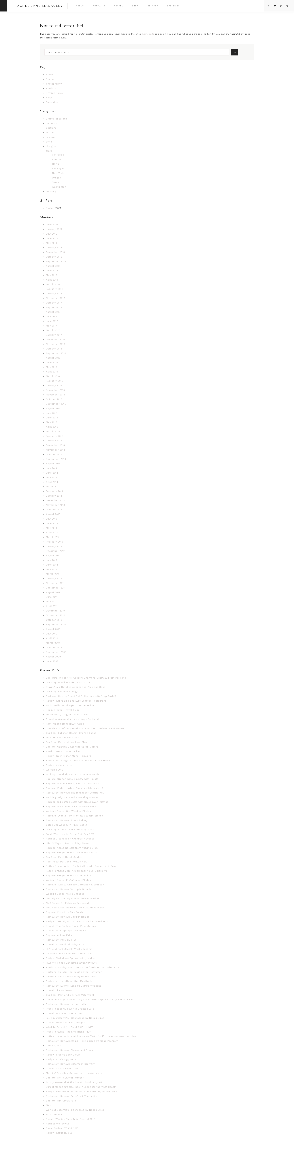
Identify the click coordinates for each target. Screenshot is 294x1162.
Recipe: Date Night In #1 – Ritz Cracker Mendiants (77, 921)
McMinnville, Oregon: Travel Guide (67, 714)
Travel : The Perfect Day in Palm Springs (71, 926)
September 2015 (56, 404)
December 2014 (55, 445)
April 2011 (52, 606)
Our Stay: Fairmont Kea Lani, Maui (66, 742)
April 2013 (52, 532)
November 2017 (55, 298)
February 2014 (54, 491)
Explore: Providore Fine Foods (64, 912)
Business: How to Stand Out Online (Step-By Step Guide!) (81, 696)
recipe (50, 132)
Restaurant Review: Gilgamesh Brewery (70, 1064)
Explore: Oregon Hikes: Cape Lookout (69, 875)
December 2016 (55, 339)
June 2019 (52, 238)
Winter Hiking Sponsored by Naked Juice (71, 976)
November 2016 (55, 344)
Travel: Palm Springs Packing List (67, 930)
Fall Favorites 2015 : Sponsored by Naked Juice (75, 1018)
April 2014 (52, 482)
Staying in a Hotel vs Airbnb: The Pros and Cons (75, 687)
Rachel (50, 208)
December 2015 (55, 390)
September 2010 (56, 624)
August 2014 (53, 463)
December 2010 (55, 610)
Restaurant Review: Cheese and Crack (69, 1050)
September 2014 (56, 459)
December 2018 (55, 252)
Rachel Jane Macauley (39, 6)
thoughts (51, 146)
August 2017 (53, 312)
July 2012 (51, 560)
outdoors (51, 123)
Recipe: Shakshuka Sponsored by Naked (71, 958)
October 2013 (54, 509)
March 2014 (53, 486)
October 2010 (54, 620)
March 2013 (53, 537)
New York (58, 173)
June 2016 (52, 362)
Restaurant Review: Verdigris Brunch (68, 889)
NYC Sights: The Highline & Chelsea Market (72, 898)
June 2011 (52, 597)
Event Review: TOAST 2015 (62, 1128)
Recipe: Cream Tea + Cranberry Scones (70, 838)
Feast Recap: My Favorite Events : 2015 (70, 1008)
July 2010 (51, 633)
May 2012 (51, 569)
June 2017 (52, 321)
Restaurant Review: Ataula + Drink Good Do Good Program (82, 1041)
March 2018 (53, 284)
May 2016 (51, 367)
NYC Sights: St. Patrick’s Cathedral (67, 903)
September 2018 (56, 261)
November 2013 (55, 505)
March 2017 (53, 330)
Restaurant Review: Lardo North (66, 1004)
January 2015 (54, 440)
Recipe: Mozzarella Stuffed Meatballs (69, 981)
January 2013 (54, 546)
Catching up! (53, 1045)
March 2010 (53, 643)
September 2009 (56, 652)
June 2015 (52, 417)
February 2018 (54, 289)
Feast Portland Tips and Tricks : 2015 (69, 1031)
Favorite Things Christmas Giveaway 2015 (71, 962)
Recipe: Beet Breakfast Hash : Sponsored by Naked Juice (81, 1091)
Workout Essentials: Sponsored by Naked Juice (75, 1110)
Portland (51, 88)
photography (54, 83)
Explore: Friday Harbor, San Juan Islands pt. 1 (74, 788)
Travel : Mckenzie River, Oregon (65, 1022)
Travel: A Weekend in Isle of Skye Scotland (72, 719)
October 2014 (54, 454)
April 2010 (52, 638)
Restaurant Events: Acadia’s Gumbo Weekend (73, 985)
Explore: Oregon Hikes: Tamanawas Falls (71, 852)
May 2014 (51, 477)
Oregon (56, 177)
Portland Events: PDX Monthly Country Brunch (74, 815)
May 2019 (51, 243)
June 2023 (52, 224)
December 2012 (55, 551)
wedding (51, 191)
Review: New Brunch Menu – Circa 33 (69, 756)
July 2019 (51, 233)
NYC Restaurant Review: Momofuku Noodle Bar (75, 907)
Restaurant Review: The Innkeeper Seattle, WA (75, 792)
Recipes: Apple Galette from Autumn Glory (72, 848)
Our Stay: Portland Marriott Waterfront (70, 995)
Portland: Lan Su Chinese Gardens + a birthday (75, 884)
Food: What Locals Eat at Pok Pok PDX (70, 834)
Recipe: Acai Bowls (57, 1123)
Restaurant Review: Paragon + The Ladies (72, 1096)
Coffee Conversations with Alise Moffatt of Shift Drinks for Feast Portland (91, 1036)
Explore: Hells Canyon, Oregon (65, 1077)
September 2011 (56, 587)
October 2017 (54, 302)
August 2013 (53, 514)
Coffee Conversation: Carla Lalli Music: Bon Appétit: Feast (82, 866)
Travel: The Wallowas (59, 990)
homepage (148, 34)
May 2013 (51, 528)
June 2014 (52, 472)
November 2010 (55, 615)
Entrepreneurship (57, 118)
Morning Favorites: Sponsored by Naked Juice (74, 1073)
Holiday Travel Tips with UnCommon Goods (72, 774)
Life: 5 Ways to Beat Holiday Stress (68, 843)
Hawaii (56, 164)
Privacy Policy (54, 93)
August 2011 (53, 592)
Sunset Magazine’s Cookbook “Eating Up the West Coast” (81, 1087)
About (49, 74)
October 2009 (54, 647)
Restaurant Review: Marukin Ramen (68, 916)
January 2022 (54, 229)
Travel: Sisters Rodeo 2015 (62, 1068)
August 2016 (53, 358)
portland (51, 128)
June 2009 (52, 661)
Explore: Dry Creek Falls (61, 1100)
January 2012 (54, 578)
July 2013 (51, 518)
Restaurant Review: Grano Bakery (67, 820)
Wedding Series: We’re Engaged (65, 893)
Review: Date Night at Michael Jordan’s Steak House (78, 760)
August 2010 (53, 629)
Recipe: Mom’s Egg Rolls (61, 1059)
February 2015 (54, 436)
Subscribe (52, 102)
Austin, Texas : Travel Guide (63, 751)
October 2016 (54, 348)
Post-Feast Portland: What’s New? (67, 861)
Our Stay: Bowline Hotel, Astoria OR (68, 682)
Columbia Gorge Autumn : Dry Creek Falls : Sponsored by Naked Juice (89, 999)
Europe (56, 159)
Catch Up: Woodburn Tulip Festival (67, 825)
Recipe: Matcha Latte (59, 765)
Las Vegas (58, 168)
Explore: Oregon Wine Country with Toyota (72, 779)
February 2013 (54, 541)
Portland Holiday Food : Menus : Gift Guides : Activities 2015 (82, 967)
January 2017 (54, 335)
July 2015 (51, 413)
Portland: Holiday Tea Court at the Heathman (74, 972)
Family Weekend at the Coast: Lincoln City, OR (74, 1082)
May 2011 (51, 601)
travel (49, 151)
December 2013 (55, 500)
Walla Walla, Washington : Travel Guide (70, 705)
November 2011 (55, 583)
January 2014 (54, 495)
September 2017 (56, 307)
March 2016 (53, 376)
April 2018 (52, 279)
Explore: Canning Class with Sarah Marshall (73, 746)
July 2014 (51, 468)
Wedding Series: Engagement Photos (68, 880)
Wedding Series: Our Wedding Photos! (69, 811)
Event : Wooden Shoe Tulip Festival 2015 (70, 1119)
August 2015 (53, 408)
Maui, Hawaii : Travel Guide (62, 737)
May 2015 (51, 422)
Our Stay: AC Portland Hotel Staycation (70, 829)
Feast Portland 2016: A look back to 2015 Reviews (76, 871)
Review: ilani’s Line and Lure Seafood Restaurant (76, 700)
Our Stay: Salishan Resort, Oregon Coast (71, 733)
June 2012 (52, 564)
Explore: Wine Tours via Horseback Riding (71, 806)
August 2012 (53, 555)
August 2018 (53, 266)
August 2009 (53, 656)
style (49, 141)
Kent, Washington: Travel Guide (65, 723)
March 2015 (53, 431)
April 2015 (52, 426)
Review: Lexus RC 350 (59, 1133)
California (58, 154)
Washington (59, 187)
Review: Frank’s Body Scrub (63, 1054)
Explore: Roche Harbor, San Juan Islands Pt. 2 (75, 783)
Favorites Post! (55, 1114)
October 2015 (54, 399)
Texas (55, 182)
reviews (50, 137)
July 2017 (51, 316)
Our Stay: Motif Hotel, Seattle (64, 857)
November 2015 (55, 394)
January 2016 (54, 385)
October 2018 (54, 256)
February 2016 (54, 381)
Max (48, 1105)
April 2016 (52, 371)
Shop (49, 97)
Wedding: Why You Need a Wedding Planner (72, 797)
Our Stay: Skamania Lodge (62, 691)
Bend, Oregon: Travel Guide (63, 710)
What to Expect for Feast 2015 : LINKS (69, 1027)
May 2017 (51, 325)
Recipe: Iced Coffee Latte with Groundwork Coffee (77, 802)
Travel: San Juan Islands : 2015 (65, 1013)
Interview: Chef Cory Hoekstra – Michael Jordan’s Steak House (85, 728)
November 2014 (55, 449)
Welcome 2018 (54, 769)
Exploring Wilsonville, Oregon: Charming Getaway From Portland (86, 677)
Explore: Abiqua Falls (59, 935)
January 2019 (54, 247)
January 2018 (54, 293)
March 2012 (53, 574)
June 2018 (52, 270)
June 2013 (52, 523)
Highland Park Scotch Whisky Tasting (69, 949)
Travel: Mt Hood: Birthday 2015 (65, 944)
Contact (50, 79)
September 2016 (56, 353)
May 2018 (51, 275)
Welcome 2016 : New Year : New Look (69, 953)
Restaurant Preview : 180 (61, 939)
